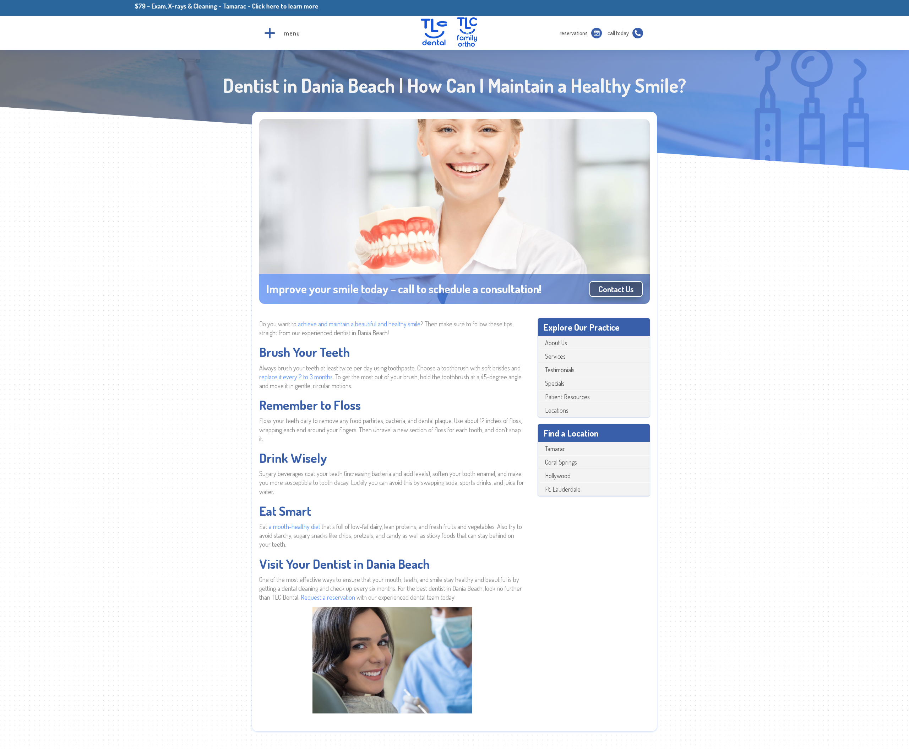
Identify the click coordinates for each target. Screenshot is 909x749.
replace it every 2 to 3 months (296, 377)
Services (555, 356)
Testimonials (560, 370)
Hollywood (558, 476)
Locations (556, 410)
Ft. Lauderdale (563, 489)
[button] (270, 33)
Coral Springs (561, 462)
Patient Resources (567, 397)
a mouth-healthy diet (294, 526)
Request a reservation (328, 597)
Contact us (616, 289)
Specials (555, 383)
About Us (556, 343)
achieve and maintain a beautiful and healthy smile (359, 324)
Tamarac (555, 449)
